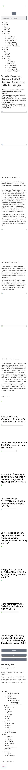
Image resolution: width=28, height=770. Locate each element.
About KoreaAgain (6, 687)
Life (8, 713)
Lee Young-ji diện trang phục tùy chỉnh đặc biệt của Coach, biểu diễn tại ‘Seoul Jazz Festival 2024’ (13, 639)
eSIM (8, 729)
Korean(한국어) (11, 37)
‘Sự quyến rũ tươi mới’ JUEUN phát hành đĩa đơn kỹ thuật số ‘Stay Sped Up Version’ (14, 573)
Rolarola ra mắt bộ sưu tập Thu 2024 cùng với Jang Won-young (14, 445)
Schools (9, 696)
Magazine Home (11, 707)
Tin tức (6, 22)
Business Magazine (12, 747)
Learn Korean (7, 748)
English (9, 35)
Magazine (6, 705)
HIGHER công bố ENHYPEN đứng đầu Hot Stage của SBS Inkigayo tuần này (13, 502)
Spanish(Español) (12, 42)
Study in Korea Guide (13, 693)
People (9, 709)
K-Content (9, 714)
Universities (13, 698)
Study (5, 691)
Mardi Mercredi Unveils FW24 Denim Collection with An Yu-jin (12, 606)
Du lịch (6, 24)
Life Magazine (11, 743)
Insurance (9, 736)
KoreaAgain (7, 664)
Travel (8, 716)
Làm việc (6, 29)
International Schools (16, 704)
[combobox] (14, 761)
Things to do (10, 731)
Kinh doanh (7, 31)
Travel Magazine (11, 732)
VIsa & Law (10, 738)
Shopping (9, 739)
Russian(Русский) (12, 44)
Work (8, 720)
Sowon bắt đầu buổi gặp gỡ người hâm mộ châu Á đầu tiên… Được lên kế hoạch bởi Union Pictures (13, 478)
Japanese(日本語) (12, 40)
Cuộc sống (7, 28)
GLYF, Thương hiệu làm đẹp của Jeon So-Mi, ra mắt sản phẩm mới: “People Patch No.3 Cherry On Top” (14, 538)
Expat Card (10, 741)
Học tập (6, 26)
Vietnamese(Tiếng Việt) (13, 45)
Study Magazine (11, 695)
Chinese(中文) (10, 38)
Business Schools (14, 702)
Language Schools (15, 700)
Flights (8, 725)
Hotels (8, 727)
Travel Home (10, 723)
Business (9, 711)
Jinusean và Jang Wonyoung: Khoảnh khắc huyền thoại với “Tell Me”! (13, 419)
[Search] (26, 18)
